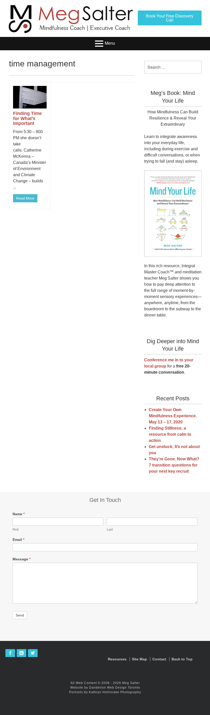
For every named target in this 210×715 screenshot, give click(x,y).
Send (20, 615)
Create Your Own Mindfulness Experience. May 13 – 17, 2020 (173, 416)
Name (19, 514)
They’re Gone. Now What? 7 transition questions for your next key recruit (174, 465)
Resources (117, 659)
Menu (110, 43)
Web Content (86, 683)
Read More (25, 198)
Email (18, 540)
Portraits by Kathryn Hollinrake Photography (105, 692)
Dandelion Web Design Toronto (114, 687)
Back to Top (182, 659)
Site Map (139, 659)
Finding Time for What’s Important (27, 118)
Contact (159, 659)
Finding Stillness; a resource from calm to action (170, 434)
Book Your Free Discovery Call (169, 18)
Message (21, 559)
